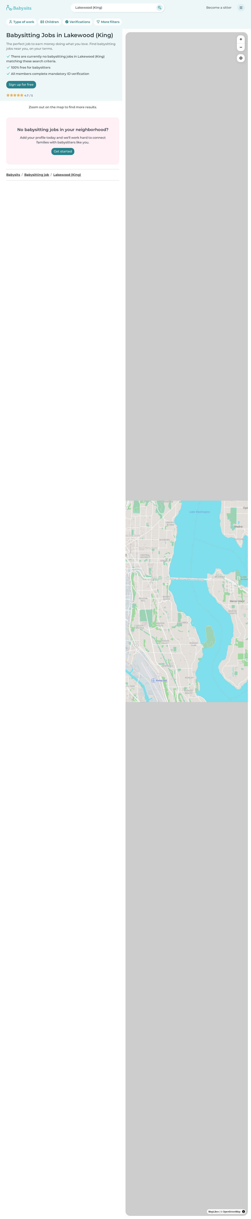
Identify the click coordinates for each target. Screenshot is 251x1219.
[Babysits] (18, 7)
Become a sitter (219, 7)
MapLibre (213, 1211)
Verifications (79, 22)
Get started (63, 151)
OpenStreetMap (231, 1211)
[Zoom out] (241, 47)
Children (51, 22)
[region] (187, 624)
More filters (109, 22)
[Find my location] (241, 58)
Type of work (23, 22)
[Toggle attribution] (243, 1211)
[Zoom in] (241, 39)
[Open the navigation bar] (241, 7)
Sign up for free (21, 84)
